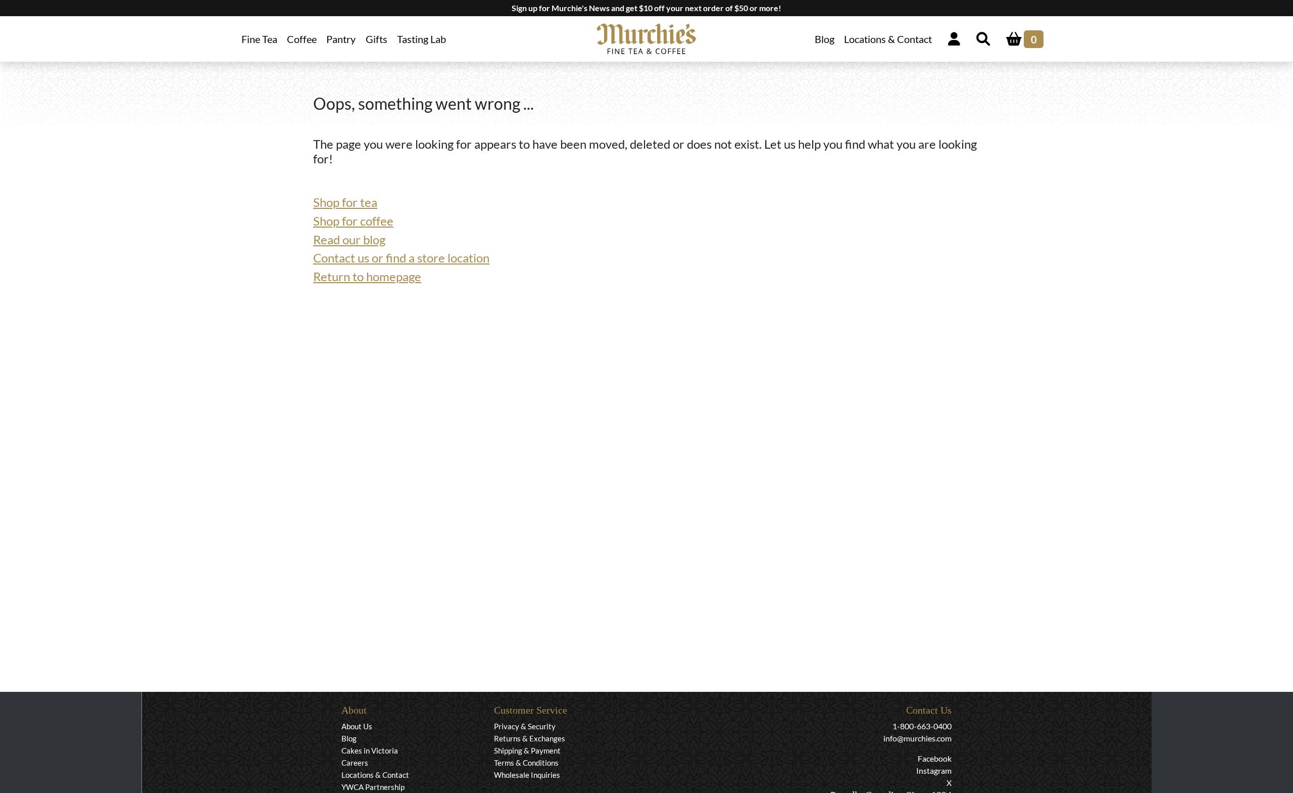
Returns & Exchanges (529, 738)
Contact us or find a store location (401, 257)
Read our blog (349, 239)
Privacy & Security (525, 726)
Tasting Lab (421, 39)
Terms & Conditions (526, 762)
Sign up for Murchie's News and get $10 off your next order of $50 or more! (646, 8)
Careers (354, 762)
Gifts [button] (376, 39)
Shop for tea (345, 202)
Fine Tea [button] (259, 39)
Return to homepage (367, 276)
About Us (356, 726)
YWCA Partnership (373, 786)
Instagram (934, 770)
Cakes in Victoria (369, 750)
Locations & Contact (888, 39)
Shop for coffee (353, 220)
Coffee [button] (302, 39)
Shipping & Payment (527, 750)
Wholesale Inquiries (527, 774)
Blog (824, 39)
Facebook (935, 758)
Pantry (341, 39)
